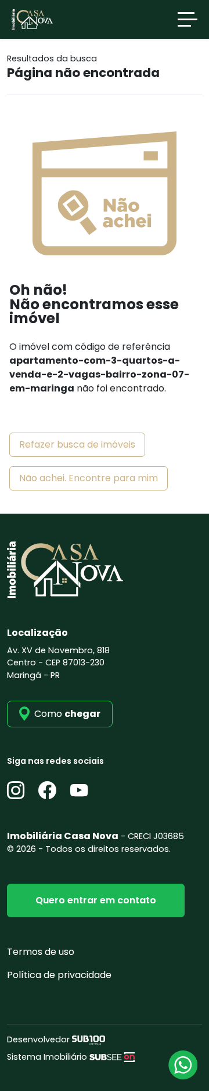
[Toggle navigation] (187, 19)
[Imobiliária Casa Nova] (32, 18)
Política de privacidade (59, 975)
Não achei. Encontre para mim (88, 478)
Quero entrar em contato (95, 900)
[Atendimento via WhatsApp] (182, 1064)
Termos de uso (40, 951)
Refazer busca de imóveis (77, 444)
